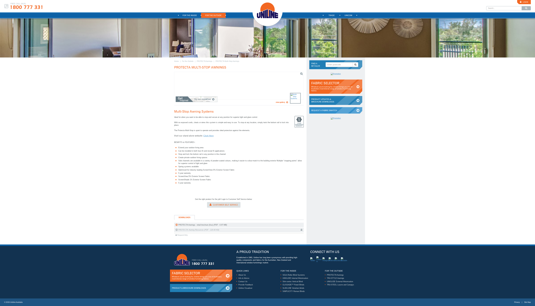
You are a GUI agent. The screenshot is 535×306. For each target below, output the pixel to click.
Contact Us (242, 281)
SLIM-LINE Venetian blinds (293, 288)
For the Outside (188, 61)
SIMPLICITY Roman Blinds (294, 291)
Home (176, 61)
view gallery (280, 102)
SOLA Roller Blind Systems (294, 275)
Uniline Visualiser (245, 288)
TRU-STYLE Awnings (335, 278)
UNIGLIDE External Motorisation (340, 281)
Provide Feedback (245, 285)
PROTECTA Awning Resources (198, 230)
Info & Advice (243, 278)
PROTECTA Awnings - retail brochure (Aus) (202, 225)
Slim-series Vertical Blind (293, 281)
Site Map (527, 302)
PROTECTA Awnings (204, 61)
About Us (242, 275)
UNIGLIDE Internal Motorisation (295, 278)
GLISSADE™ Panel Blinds (293, 285)
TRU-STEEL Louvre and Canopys (340, 285)
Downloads (184, 217)
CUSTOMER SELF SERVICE (225, 205)
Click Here (208, 135)
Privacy (517, 302)
